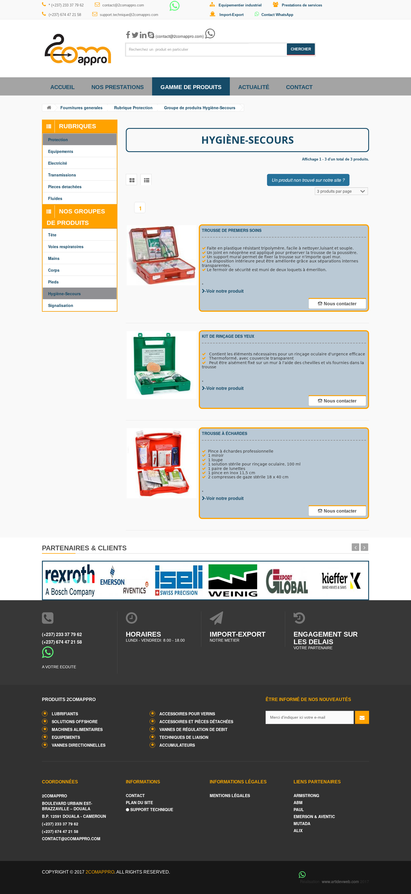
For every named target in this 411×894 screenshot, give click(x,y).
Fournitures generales (81, 107)
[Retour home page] (49, 107)
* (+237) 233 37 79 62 (66, 5)
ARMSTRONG (306, 795)
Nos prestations (117, 87)
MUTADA (302, 823)
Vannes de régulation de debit (193, 729)
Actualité (253, 87)
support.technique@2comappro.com (129, 15)
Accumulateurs (177, 745)
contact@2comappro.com (123, 5)
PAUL (299, 809)
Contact (299, 87)
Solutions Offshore (75, 721)
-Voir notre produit (224, 291)
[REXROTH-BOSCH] (70, 579)
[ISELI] (178, 579)
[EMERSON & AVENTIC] (124, 579)
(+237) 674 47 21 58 (65, 15)
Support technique (151, 809)
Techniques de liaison (183, 737)
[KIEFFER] (341, 579)
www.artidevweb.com (340, 881)
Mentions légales (230, 795)
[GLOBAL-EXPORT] (287, 579)
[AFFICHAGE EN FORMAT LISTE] (146, 179)
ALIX (298, 830)
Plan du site (139, 802)
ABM (298, 802)
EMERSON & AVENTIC (314, 816)
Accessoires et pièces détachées (196, 721)
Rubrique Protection (133, 107)
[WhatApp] (174, 8)
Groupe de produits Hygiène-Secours (199, 107)
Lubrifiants (65, 713)
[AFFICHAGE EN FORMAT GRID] (131, 179)
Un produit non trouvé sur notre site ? (308, 180)
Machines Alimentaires (77, 729)
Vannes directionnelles (78, 745)
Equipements (66, 737)
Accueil (62, 87)
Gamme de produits (190, 87)
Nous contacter (340, 303)
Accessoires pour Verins (187, 713)
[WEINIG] (233, 579)
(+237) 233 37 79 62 (62, 634)
